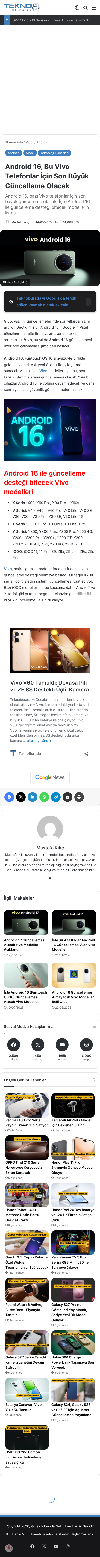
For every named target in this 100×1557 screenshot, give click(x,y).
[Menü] (94, 9)
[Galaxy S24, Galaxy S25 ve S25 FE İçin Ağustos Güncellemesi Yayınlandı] (73, 1390)
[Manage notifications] (9, 1548)
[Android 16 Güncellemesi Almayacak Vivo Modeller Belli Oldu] (74, 975)
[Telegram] (56, 797)
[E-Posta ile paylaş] (67, 797)
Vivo (43, 370)
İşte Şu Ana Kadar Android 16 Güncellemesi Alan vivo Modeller (73, 944)
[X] (21, 797)
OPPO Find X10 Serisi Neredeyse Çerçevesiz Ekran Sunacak (23, 1167)
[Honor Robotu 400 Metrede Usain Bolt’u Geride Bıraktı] (27, 1195)
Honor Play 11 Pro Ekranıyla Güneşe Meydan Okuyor (73, 1167)
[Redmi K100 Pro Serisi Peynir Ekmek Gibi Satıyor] (27, 1105)
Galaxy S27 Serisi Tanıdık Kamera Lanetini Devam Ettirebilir (26, 1362)
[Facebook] (9, 797)
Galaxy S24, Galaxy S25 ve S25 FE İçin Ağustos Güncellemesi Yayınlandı (71, 1409)
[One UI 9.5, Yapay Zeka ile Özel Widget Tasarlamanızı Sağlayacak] (27, 1242)
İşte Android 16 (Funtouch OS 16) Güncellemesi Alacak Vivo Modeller (25, 997)
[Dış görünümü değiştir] (77, 9)
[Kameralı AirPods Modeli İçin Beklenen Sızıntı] (73, 1105)
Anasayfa (15, 142)
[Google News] (50, 777)
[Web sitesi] (50, 878)
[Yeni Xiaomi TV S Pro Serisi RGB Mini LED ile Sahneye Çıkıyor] (73, 1242)
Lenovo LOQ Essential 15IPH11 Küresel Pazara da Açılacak (55, 20)
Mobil (29, 142)
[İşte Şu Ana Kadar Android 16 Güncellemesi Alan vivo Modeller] (74, 922)
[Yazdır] (79, 797)
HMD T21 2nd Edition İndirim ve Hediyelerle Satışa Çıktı (23, 1457)
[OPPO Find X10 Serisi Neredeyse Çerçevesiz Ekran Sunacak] (27, 1147)
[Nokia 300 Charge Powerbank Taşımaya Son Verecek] (73, 1342)
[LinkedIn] (32, 797)
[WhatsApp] (44, 797)
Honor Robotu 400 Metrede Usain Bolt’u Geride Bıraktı (22, 1215)
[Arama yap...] (85, 9)
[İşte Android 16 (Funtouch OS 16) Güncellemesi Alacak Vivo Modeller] (26, 975)
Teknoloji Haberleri (55, 153)
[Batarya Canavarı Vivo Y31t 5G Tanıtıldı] (27, 1390)
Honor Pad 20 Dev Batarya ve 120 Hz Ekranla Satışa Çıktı (72, 1215)
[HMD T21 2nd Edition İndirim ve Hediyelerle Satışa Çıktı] (27, 1437)
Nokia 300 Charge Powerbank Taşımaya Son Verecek (72, 1362)
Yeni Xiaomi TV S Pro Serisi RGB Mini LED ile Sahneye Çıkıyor (70, 1262)
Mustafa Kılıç (20, 222)
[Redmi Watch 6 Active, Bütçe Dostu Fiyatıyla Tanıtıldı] (27, 1290)
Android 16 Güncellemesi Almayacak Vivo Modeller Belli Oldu (73, 997)
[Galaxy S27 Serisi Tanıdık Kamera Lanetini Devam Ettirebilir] (27, 1342)
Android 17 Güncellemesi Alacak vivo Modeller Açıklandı (24, 944)
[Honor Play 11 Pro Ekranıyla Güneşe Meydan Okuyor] (73, 1147)
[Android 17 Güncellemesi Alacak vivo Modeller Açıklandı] (26, 922)
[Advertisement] (50, 78)
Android (42, 142)
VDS (25, 1534)
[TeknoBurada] (22, 7)
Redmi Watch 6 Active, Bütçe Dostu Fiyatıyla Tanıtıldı (23, 1309)
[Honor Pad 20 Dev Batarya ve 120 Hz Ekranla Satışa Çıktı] (73, 1195)
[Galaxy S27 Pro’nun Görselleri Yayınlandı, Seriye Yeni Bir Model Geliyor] (73, 1290)
